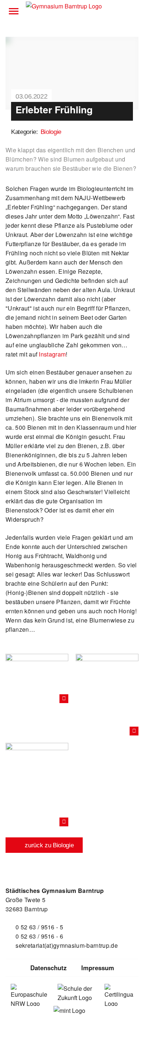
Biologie (51, 131)
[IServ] (130, 11)
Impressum (97, 967)
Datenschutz (48, 967)
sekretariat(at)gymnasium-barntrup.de (67, 945)
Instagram (52, 354)
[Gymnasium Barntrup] (64, 6)
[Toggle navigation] (14, 11)
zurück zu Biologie (48, 845)
